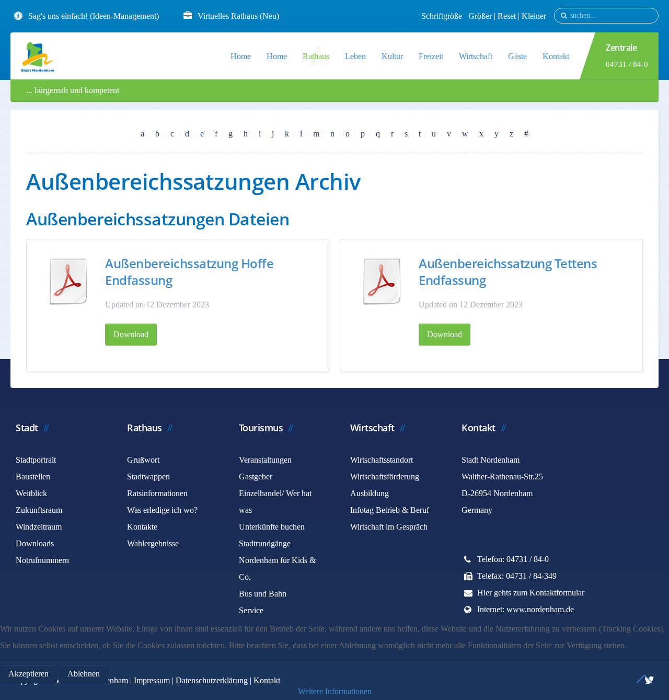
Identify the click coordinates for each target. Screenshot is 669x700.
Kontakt (556, 56)
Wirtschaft (475, 56)
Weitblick (31, 493)
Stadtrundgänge (265, 543)
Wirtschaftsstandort (381, 459)
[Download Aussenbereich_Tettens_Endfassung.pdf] (382, 281)
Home (240, 56)
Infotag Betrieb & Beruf (389, 510)
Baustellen (33, 476)
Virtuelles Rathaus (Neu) (238, 16)
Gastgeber (255, 476)
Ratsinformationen (157, 493)
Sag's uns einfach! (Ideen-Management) (93, 16)
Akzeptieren (28, 673)
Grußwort (143, 459)
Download (130, 334)
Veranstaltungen (265, 459)
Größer (480, 16)
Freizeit (431, 56)
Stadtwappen (148, 476)
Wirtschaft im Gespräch (389, 526)
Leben (355, 56)
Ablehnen (83, 673)
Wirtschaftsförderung (384, 476)
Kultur (392, 56)
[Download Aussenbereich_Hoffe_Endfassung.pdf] (68, 281)
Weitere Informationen (335, 691)
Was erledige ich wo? (162, 510)
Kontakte (142, 526)
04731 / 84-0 (627, 64)
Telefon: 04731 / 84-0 (513, 559)
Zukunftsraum (39, 510)
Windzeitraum (39, 526)
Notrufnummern (42, 560)
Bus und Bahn (262, 593)
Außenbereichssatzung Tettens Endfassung (508, 272)
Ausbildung (369, 493)
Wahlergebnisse (153, 543)
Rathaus (316, 56)
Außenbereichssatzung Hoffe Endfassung (189, 272)
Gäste (517, 56)
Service (251, 610)
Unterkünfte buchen (272, 526)
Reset (508, 16)
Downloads (35, 543)
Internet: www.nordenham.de (525, 609)
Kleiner (534, 16)
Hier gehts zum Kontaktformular (530, 592)
